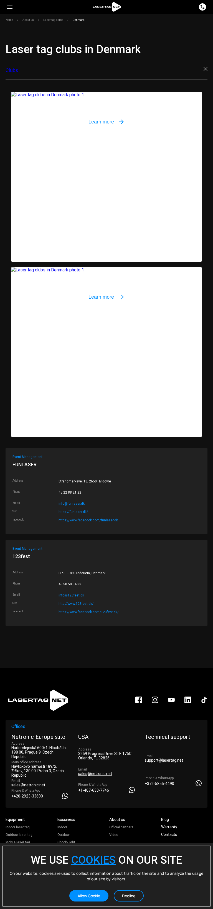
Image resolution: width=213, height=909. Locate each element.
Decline (128, 895)
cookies (93, 860)
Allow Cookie (89, 895)
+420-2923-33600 (27, 796)
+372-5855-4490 (159, 783)
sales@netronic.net (28, 785)
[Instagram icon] (155, 701)
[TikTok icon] (204, 701)
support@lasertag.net (164, 760)
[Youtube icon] (171, 701)
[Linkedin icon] (187, 701)
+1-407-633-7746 (93, 790)
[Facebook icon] (138, 701)
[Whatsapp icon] (65, 796)
